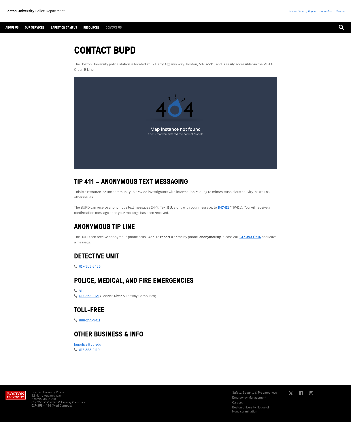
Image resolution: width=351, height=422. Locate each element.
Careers (341, 11)
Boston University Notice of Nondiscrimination (250, 409)
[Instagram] (312, 393)
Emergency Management (249, 397)
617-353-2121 (89, 296)
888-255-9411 (89, 320)
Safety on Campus (64, 27)
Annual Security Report (302, 11)
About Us (12, 27)
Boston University (15, 395)
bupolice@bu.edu (87, 344)
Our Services (34, 27)
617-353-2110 (89, 350)
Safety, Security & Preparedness (254, 393)
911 (81, 291)
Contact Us (114, 27)
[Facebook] (302, 393)
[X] (292, 393)
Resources (91, 27)
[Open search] (342, 27)
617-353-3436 (90, 266)
